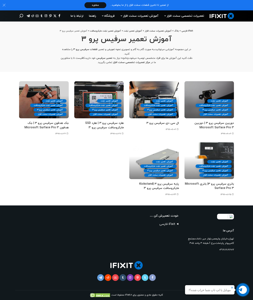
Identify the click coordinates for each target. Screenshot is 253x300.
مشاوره (95, 5)
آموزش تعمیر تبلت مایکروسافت (213, 105)
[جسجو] (21, 16)
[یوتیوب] (37, 16)
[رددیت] (32, 16)
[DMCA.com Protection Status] (100, 295)
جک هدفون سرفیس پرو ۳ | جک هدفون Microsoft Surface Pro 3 (46, 125)
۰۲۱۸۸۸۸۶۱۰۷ (226, 249)
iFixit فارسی (167, 224)
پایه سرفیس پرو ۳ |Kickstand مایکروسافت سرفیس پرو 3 (159, 186)
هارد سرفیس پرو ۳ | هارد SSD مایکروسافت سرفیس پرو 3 (104, 125)
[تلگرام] (28, 16)
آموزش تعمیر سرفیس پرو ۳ (215, 109)
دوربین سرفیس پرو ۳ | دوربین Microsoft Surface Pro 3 (214, 125)
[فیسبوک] (59, 16)
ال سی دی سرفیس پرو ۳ (163, 123)
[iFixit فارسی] (222, 16)
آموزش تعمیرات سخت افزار (215, 114)
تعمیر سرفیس (104, 58)
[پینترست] (50, 16)
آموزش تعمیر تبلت (219, 100)
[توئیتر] (54, 16)
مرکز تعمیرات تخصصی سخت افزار (131, 62)
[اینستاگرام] (46, 16)
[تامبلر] (41, 16)
